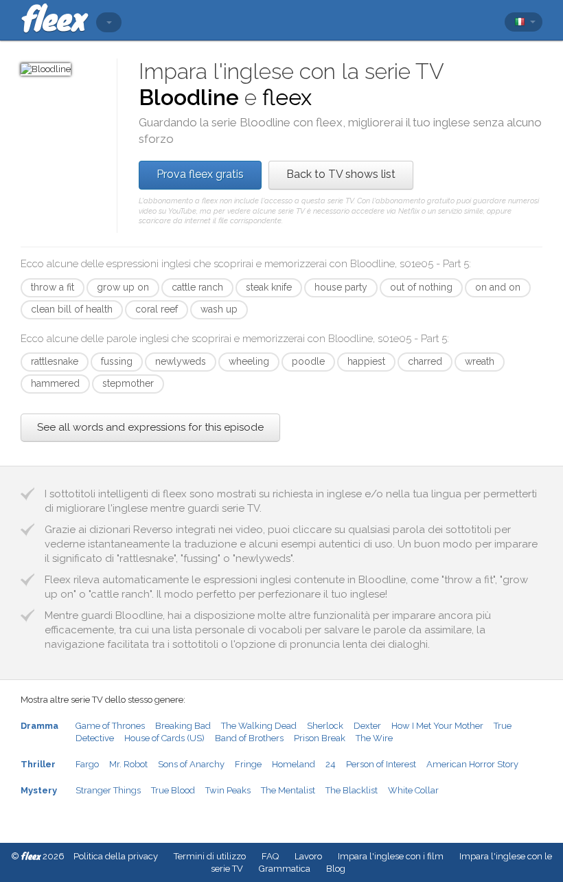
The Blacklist (351, 790)
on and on (497, 287)
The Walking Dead (259, 726)
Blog (335, 868)
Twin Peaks (228, 790)
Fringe (248, 764)
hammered (55, 383)
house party (340, 287)
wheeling (249, 361)
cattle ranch (197, 287)
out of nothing (421, 287)
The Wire (374, 738)
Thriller (38, 764)
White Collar (413, 790)
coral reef (156, 309)
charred (425, 361)
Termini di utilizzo (210, 856)
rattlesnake (54, 361)
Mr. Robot (128, 764)
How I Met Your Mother (437, 726)
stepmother (128, 383)
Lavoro (308, 856)
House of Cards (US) (164, 738)
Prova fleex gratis (200, 174)
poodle (308, 361)
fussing (117, 361)
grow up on (123, 287)
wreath (479, 361)
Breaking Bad (183, 726)
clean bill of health (72, 309)
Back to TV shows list (340, 174)
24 (330, 764)
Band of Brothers (249, 738)
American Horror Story (472, 764)
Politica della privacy (115, 856)
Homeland (293, 764)
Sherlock (325, 726)
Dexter (367, 726)
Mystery (39, 790)
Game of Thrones (110, 726)
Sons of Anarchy (191, 764)
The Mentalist (288, 790)
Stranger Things (108, 790)
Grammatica (284, 868)
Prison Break (319, 738)
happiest (366, 361)
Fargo (87, 764)
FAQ (270, 856)
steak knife (269, 287)
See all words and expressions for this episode (150, 427)
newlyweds (180, 361)
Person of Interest (381, 764)
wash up (219, 309)
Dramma (39, 726)
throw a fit (52, 287)
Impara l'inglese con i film (391, 856)
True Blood (173, 790)
